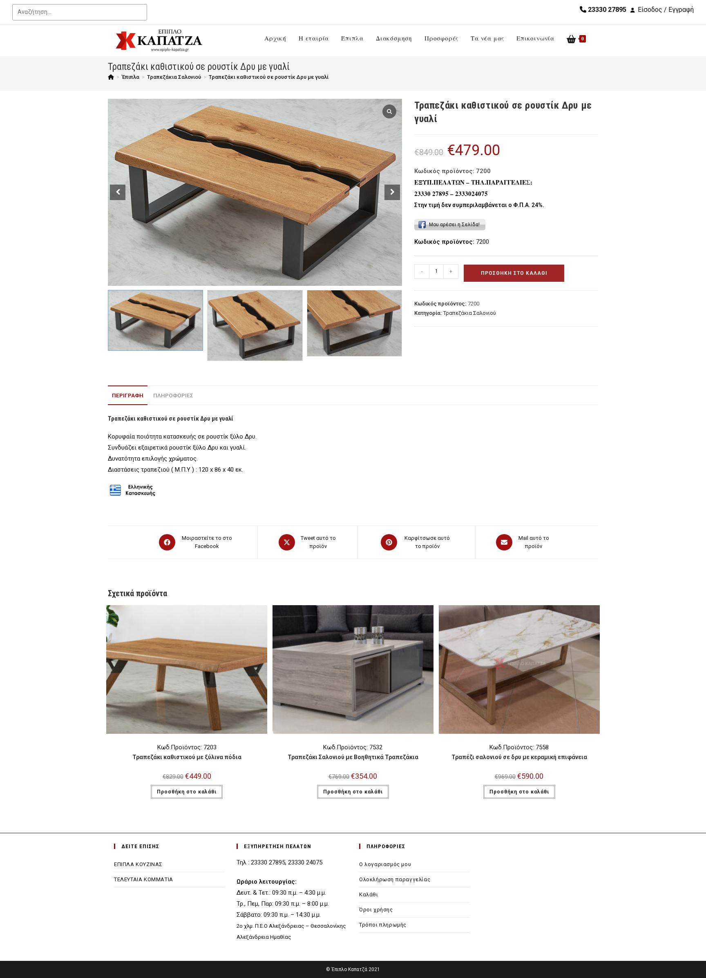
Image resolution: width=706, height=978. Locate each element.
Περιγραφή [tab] (127, 395)
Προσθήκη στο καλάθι (514, 273)
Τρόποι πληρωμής (383, 925)
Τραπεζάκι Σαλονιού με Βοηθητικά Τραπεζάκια (353, 757)
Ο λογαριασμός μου (385, 864)
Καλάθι (368, 894)
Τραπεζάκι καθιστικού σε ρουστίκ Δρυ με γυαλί (268, 77)
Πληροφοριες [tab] (173, 395)
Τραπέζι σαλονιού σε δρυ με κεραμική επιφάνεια (519, 757)
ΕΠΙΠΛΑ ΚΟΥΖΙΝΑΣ (138, 864)
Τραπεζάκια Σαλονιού (469, 313)
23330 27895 (606, 9)
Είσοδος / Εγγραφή (666, 9)
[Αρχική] (111, 77)
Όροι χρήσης (376, 910)
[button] (392, 192)
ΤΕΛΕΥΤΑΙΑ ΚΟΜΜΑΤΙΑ (143, 879)
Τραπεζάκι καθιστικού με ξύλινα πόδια (186, 757)
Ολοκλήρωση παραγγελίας (394, 879)
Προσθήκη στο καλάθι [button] (187, 792)
